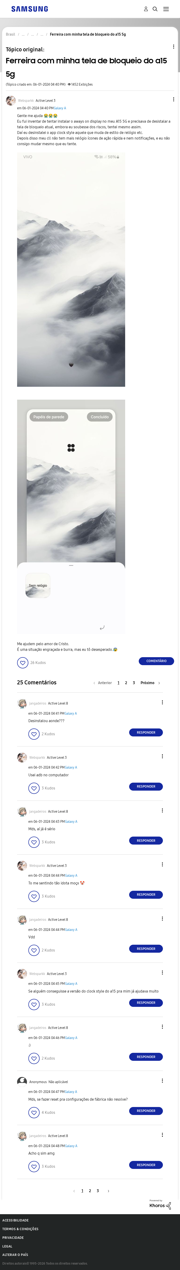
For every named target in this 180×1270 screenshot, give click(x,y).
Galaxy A (60, 108)
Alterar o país (15, 1255)
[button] (166, 99)
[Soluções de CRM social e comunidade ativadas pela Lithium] (160, 1204)
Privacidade (13, 1238)
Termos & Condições (20, 1229)
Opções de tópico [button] (165, 46)
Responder (146, 733)
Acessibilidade (15, 1220)
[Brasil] (29, 8)
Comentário (156, 661)
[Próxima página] (106, 1191)
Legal (7, 1246)
